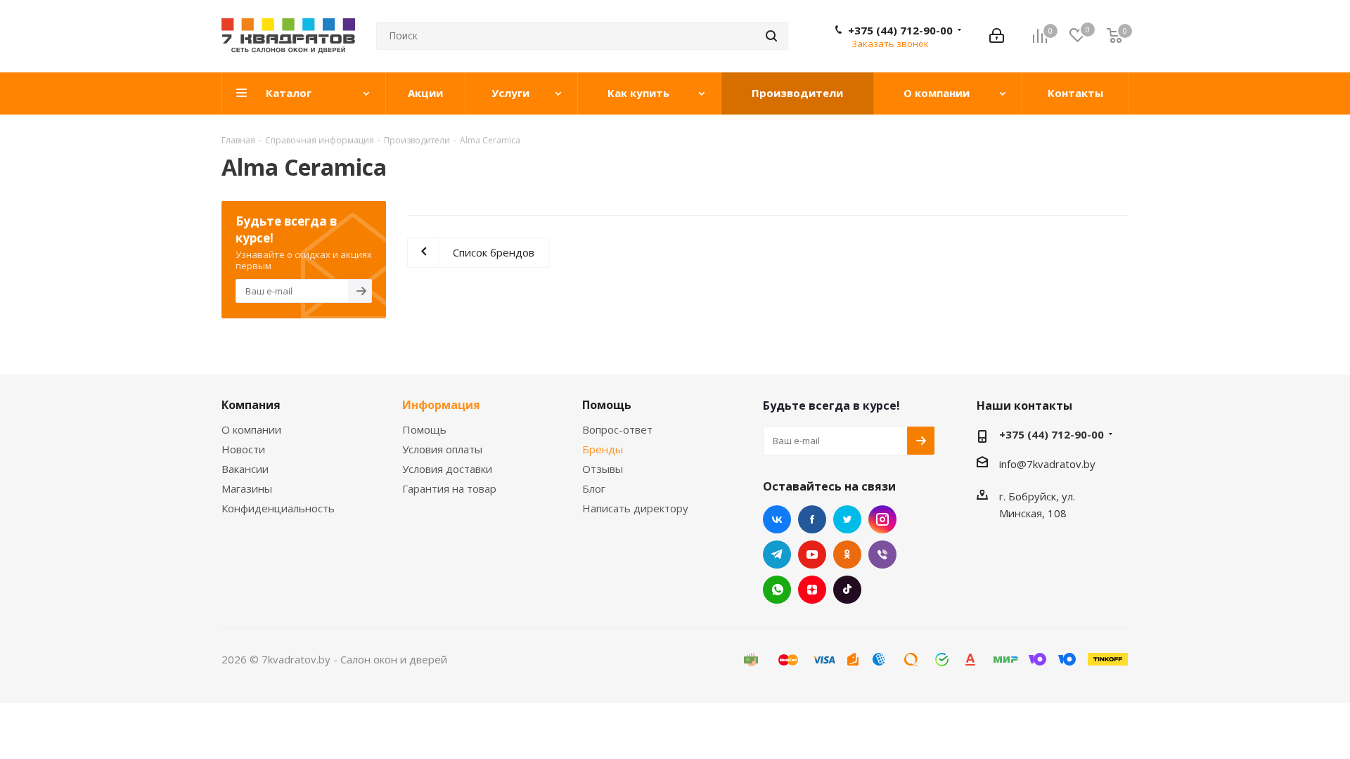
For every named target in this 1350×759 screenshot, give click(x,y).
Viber (882, 554)
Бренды (602, 449)
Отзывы (602, 469)
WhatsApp (777, 590)
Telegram (777, 554)
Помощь (424, 429)
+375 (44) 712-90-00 (900, 30)
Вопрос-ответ (617, 429)
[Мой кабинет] (996, 35)
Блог (593, 488)
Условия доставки (447, 469)
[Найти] (771, 36)
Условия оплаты (442, 449)
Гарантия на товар (449, 488)
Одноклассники (847, 554)
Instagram (882, 519)
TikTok (847, 590)
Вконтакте (777, 519)
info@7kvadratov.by (1047, 464)
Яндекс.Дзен (812, 590)
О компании (251, 429)
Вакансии (245, 469)
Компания (251, 405)
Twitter (847, 519)
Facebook (812, 519)
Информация (441, 405)
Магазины (246, 488)
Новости (243, 449)
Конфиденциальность (278, 508)
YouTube (812, 554)
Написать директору (635, 508)
